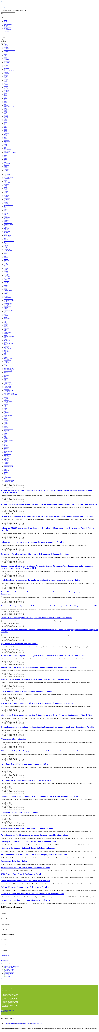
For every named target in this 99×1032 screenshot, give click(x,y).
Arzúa (5, 58)
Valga (5, 474)
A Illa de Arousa (8, 401)
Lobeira (6, 324)
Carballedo (6, 195)
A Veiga (6, 282)
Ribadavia (6, 362)
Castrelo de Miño (8, 303)
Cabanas (6, 72)
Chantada (6, 202)
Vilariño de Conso (8, 390)
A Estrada (6, 398)
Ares (5, 55)
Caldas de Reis (7, 412)
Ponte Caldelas (7, 454)
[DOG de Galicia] (10, 968)
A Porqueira (7, 278)
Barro (5, 409)
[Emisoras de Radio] (9, 973)
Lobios (5, 325)
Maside (5, 329)
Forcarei (6, 427)
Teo (5, 156)
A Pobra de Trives (8, 276)
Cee (5, 83)
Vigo (5, 476)
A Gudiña (6, 271)
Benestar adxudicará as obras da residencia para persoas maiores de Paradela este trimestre (37, 703)
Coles (5, 311)
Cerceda (6, 84)
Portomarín (6, 243)
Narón (5, 122)
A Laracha (6, 48)
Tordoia (6, 159)
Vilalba (5, 261)
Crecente (6, 423)
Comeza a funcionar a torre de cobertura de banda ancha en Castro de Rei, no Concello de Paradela (40, 796)
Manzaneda (6, 328)
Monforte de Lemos (8, 218)
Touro (5, 160)
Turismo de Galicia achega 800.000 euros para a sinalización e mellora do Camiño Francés (36, 618)
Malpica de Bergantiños (9, 106)
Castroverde (7, 198)
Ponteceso (6, 140)
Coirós (5, 87)
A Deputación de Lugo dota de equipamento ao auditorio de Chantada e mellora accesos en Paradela (40, 751)
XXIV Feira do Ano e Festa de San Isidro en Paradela (22, 874)
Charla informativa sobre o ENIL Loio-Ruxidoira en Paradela (25, 881)
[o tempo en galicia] (9, 972)
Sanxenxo (6, 467)
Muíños (5, 335)
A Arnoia (6, 268)
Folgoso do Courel (8, 205)
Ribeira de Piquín (8, 250)
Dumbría (6, 95)
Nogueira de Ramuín (9, 336)
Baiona (5, 408)
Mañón (5, 108)
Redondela (6, 461)
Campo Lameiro (8, 415)
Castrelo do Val (7, 304)
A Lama (6, 402)
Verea (5, 379)
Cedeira (6, 81)
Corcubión (6, 88)
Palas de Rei (7, 236)
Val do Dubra (7, 163)
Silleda (5, 469)
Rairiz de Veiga (7, 360)
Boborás (6, 296)
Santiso (5, 154)
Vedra (5, 166)
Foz (5, 206)
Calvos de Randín (8, 297)
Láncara (6, 212)
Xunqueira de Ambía (9, 393)
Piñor (5, 354)
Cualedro (6, 314)
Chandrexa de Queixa (9, 310)
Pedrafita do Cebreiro (9, 241)
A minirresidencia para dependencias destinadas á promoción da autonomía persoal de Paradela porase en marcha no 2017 (49, 606)
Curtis (5, 93)
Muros (5, 119)
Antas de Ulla (7, 182)
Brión (5, 69)
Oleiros (5, 129)
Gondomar (6, 430)
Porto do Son (7, 142)
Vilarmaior (6, 167)
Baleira (5, 185)
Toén (5, 376)
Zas (4, 172)
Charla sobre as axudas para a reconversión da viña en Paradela (26, 691)
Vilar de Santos (7, 387)
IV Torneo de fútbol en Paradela (13, 739)
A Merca (6, 272)
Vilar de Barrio (7, 386)
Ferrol (5, 98)
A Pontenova (7, 178)
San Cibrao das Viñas (9, 368)
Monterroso (6, 220)
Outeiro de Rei (7, 235)
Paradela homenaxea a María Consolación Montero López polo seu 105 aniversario (34, 854)
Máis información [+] (6, 960)
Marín (5, 433)
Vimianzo (6, 170)
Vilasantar (6, 169)
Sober (5, 256)
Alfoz (5, 181)
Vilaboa (6, 479)
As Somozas (7, 61)
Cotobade (6, 420)
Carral (5, 80)
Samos (5, 253)
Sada (5, 148)
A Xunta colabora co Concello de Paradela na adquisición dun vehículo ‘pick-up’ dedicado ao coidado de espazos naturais (49, 504)
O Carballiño (7, 340)
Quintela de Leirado (8, 358)
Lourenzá (6, 213)
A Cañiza (6, 397)
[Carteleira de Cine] (7, 974)
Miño (5, 113)
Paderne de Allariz (8, 348)
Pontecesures (7, 456)
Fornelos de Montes (8, 429)
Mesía (5, 112)
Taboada (6, 257)
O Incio (5, 227)
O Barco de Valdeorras (9, 337)
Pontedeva (6, 355)
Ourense (6, 347)
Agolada (6, 404)
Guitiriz (5, 209)
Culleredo (6, 91)
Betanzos (6, 63)
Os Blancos (6, 346)
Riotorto (6, 252)
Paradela (6, 239)
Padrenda (6, 350)
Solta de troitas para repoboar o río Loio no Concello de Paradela (27, 828)
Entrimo (6, 315)
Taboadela (6, 375)
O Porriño (6, 447)
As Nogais (6, 184)
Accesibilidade (26, 1023)
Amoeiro (6, 285)
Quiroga (6, 245)
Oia (4, 449)
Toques (5, 158)
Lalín (5, 431)
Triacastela (6, 260)
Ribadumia (6, 462)
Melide (5, 111)
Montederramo (7, 332)
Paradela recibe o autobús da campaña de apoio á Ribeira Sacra (26, 780)
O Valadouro (7, 231)
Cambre (6, 75)
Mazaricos (6, 109)
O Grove (6, 445)
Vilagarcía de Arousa (9, 480)
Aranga (5, 54)
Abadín (5, 180)
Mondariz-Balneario (9, 440)
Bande (5, 289)
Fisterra (5, 99)
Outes (5, 134)
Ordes (5, 130)
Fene (5, 97)
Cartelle (6, 301)
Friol (5, 207)
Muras (5, 221)
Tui (4, 473)
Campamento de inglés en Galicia (14, 861)
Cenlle (5, 308)
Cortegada (6, 312)
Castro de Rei (7, 196)
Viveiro (5, 263)
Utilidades (6, 31)
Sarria (5, 254)
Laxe (5, 104)
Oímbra (5, 344)
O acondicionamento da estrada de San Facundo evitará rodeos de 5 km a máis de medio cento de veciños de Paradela (47, 727)
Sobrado (6, 155)
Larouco (6, 319)
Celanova (6, 307)
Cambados (6, 413)
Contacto (6, 1023)
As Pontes (6, 59)
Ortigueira (6, 133)
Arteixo (5, 57)
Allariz (5, 283)
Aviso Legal (12, 1023)
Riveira (5, 145)
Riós (5, 364)
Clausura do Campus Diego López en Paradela (19, 812)
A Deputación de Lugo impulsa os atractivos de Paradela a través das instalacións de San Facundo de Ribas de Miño (46, 715)
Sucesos (6, 28)
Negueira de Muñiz (8, 224)
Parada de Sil (7, 351)
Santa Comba (7, 151)
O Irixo (5, 342)
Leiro (5, 322)
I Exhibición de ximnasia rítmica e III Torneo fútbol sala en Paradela (28, 848)
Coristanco (6, 90)
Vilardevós (6, 389)
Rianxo (5, 144)
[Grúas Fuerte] (24, 5)
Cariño (5, 77)
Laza (5, 321)
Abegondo (6, 51)
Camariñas (6, 73)
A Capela (6, 45)
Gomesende (7, 318)
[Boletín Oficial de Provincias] (11, 966)
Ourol (5, 234)
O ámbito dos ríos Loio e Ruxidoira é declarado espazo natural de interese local (32, 894)
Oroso (5, 131)
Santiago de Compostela (10, 152)
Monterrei (6, 333)
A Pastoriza (6, 176)
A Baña (5, 44)
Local (5, 22)
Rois (5, 147)
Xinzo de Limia (7, 391)
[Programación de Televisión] (7, 976)
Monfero (6, 116)
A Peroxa (6, 275)
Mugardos (6, 117)
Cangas (5, 416)
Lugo (5, 214)
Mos (5, 443)
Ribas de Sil (7, 249)
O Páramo (6, 228)
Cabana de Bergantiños (9, 70)
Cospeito (6, 203)
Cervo (5, 200)
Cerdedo (6, 419)
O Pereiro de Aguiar (9, 343)
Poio (5, 452)
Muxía (5, 120)
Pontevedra (6, 458)
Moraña (6, 441)
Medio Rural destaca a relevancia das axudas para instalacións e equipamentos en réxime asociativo (40, 580)
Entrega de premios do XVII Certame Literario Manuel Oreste (26, 900)
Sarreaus (6, 373)
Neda (5, 123)
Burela (5, 194)
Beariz (5, 294)
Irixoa (5, 102)
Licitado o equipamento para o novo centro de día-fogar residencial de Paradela (32, 542)
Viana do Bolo (7, 382)
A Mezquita (6, 274)
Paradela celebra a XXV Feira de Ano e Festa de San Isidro (24, 764)
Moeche (6, 115)
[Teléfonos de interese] (9, 969)
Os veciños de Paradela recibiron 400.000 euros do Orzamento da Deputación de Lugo (35, 554)
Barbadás (6, 292)
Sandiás (6, 372)
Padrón (5, 138)
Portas (5, 459)
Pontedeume (7, 141)
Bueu (5, 411)
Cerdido (6, 86)
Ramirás (6, 361)
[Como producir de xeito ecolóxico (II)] (10, 1011)
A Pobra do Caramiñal (9, 50)
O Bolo (5, 339)
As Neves (6, 407)
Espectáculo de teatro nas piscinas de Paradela (19, 644)
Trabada (6, 259)
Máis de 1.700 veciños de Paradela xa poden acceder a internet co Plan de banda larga (35, 679)
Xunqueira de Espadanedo (10, 394)
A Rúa (5, 279)
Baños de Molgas (8, 290)
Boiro (5, 66)
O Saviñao (6, 230)
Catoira (5, 418)
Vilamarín (6, 383)
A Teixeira (6, 281)
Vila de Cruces (7, 477)
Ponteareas (6, 455)
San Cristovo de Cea (9, 369)
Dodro (5, 94)
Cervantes (6, 199)
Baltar (5, 288)
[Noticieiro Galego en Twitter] (1, 1020)
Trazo (5, 162)
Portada (5, 20)
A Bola (5, 270)
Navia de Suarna (8, 223)
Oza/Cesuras (7, 136)
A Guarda (6, 400)
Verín (5, 380)
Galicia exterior (7, 27)
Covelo (5, 422)
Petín (5, 353)
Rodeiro (6, 463)
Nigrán (5, 444)
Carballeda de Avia (8, 299)
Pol (4, 242)
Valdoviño (6, 165)
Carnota (6, 79)
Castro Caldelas (7, 306)
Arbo (5, 405)
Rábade (5, 246)
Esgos (5, 317)
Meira (5, 216)
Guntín (5, 210)
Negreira (6, 124)
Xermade (6, 264)
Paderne (6, 137)
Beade (5, 293)
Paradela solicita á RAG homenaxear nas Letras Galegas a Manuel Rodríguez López (34, 835)
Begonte (6, 191)
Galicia (5, 21)
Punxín (5, 357)
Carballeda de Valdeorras (10, 300)
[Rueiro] (9, 970)
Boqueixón (6, 68)
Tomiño (6, 472)
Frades (5, 101)
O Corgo (6, 225)
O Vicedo (6, 232)
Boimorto (6, 65)
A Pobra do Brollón (8, 177)
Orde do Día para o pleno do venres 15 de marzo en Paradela (25, 887)
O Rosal (6, 448)
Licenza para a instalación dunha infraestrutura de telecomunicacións (28, 841)
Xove (5, 266)
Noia (5, 126)
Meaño (5, 434)
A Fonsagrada (7, 174)
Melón (5, 330)
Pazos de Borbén (8, 451)
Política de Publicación (36, 1023)
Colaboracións (7, 29)
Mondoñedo (7, 217)
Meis (5, 436)
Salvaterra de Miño (8, 466)
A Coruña (6, 47)
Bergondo (6, 62)
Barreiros (6, 188)
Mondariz (6, 438)
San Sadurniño (7, 149)
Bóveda (6, 192)
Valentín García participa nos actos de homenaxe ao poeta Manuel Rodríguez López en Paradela (39, 667)
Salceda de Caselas (8, 465)
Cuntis (5, 425)
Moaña (5, 437)
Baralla (5, 187)
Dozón (5, 426)
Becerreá (6, 189)
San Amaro (6, 366)
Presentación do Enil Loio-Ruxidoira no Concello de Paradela (25, 868)
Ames (5, 52)
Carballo (6, 76)
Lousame (6, 105)
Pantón (5, 238)
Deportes (6, 25)
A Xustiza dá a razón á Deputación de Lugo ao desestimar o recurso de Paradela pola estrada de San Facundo (44, 656)
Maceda (6, 326)
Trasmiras (6, 378)
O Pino (5, 127)
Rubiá (5, 365)
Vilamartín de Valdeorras (10, 384)
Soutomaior (6, 470)
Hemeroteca (3, 11)
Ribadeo (6, 248)
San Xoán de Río (8, 371)
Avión (5, 286)
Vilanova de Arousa (8, 481)
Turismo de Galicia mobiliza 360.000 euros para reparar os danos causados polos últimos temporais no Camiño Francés (48, 516)
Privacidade (19, 1023)
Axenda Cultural (8, 24)
